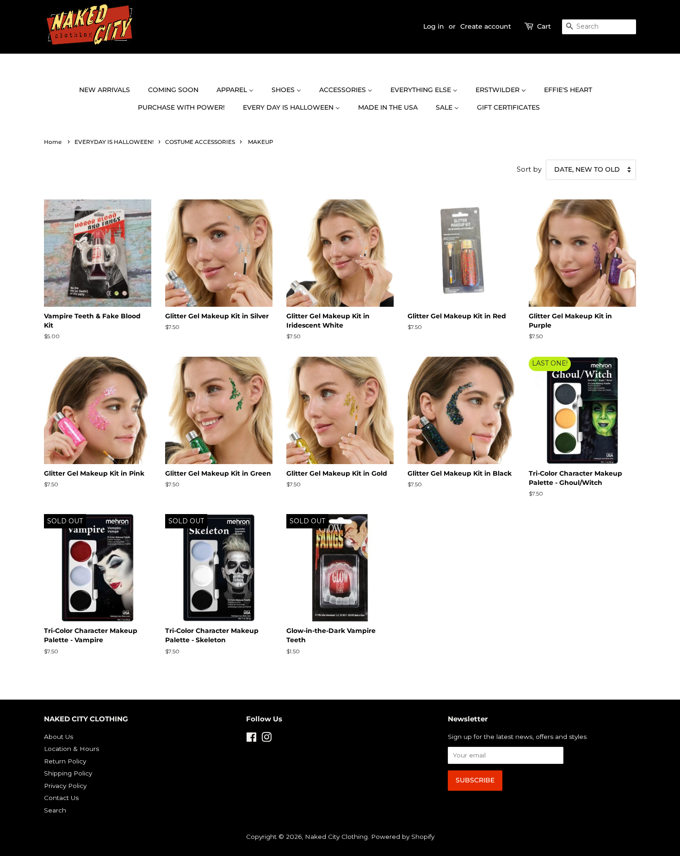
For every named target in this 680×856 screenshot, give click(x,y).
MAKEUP (260, 141)
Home (53, 141)
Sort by (529, 169)
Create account (485, 26)
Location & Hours (71, 748)
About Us (58, 736)
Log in (433, 26)
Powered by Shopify (402, 836)
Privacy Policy (65, 785)
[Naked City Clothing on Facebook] (251, 739)
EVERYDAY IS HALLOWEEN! (114, 141)
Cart (544, 26)
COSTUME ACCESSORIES (200, 141)
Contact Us (61, 797)
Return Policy (65, 761)
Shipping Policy (68, 773)
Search (55, 810)
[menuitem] (109, 90)
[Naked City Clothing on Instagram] (266, 739)
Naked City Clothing (336, 836)
